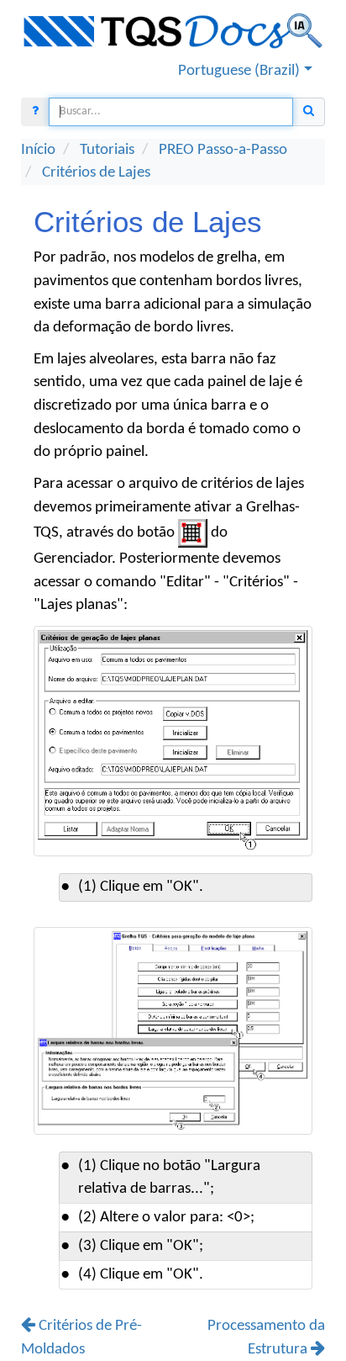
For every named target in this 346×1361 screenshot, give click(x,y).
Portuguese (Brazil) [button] (239, 70)
